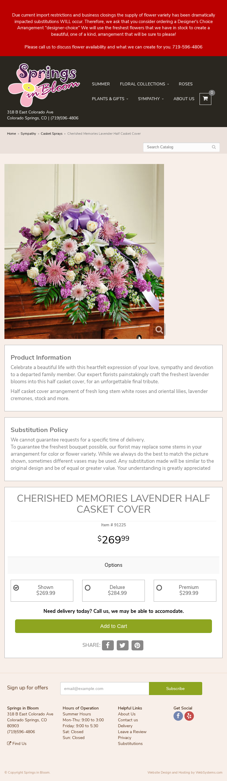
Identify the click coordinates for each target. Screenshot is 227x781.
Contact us (128, 720)
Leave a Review (132, 732)
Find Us (19, 743)
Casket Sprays (51, 133)
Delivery (125, 726)
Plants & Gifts (108, 99)
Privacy (124, 738)
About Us (184, 99)
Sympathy (149, 99)
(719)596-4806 (64, 118)
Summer (101, 84)
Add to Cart (113, 626)
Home (11, 133)
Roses (186, 84)
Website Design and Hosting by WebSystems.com (185, 772)
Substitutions (130, 743)
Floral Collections (142, 84)
